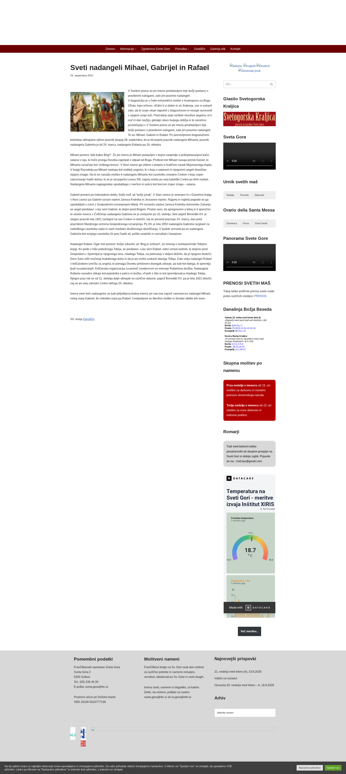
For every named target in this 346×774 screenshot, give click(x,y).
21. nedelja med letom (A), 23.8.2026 (237, 671)
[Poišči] (272, 84)
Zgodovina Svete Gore (155, 48)
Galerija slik (217, 48)
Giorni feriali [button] (261, 223)
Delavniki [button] (259, 195)
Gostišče (199, 48)
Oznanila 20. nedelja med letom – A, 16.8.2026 (244, 685)
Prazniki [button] (244, 195)
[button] (135, 49)
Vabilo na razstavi (225, 678)
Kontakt (235, 48)
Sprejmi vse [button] (333, 767)
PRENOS (260, 296)
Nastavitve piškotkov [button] (310, 767)
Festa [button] (246, 223)
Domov (110, 48)
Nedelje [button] (230, 195)
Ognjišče (88, 319)
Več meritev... (249, 631)
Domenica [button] (232, 223)
